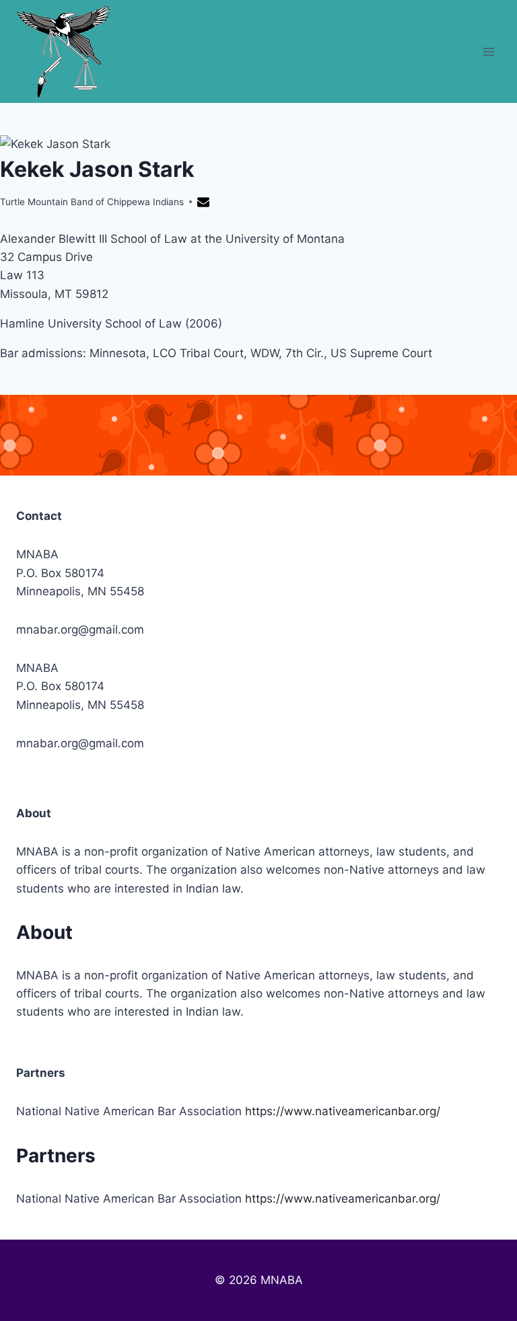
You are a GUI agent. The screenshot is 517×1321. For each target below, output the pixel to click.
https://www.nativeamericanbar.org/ (342, 1111)
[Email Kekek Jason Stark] (205, 204)
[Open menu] (488, 51)
